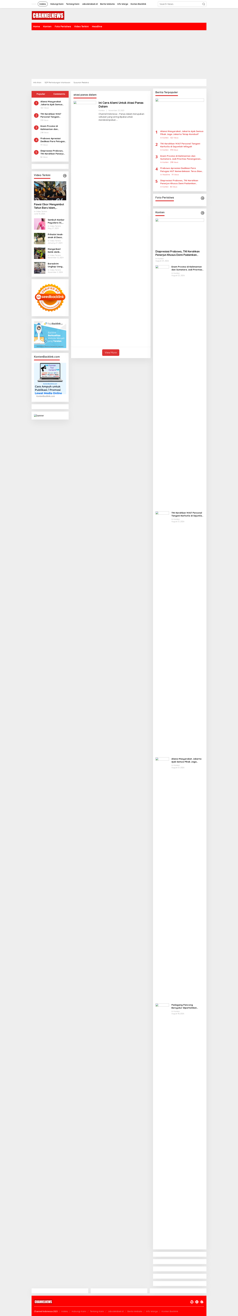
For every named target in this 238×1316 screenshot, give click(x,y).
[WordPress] (192, 1302)
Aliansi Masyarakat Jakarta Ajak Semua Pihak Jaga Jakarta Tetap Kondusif (51, 103)
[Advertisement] (129, 54)
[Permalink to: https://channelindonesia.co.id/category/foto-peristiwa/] (202, 198)
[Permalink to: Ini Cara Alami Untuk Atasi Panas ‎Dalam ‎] (85, 222)
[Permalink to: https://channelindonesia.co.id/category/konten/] (202, 213)
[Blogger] (202, 1302)
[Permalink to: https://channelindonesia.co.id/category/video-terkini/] (65, 176)
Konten (102, 110)
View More (111, 352)
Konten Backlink (170, 1311)
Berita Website (134, 1311)
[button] (203, 4)
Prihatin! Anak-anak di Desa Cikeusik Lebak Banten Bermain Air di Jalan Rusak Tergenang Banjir (56, 236)
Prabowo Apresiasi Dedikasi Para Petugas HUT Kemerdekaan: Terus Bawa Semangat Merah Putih (52, 140)
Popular (41, 93)
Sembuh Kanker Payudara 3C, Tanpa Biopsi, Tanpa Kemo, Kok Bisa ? (56, 221)
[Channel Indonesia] (48, 15)
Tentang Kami (97, 1311)
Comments (59, 93)
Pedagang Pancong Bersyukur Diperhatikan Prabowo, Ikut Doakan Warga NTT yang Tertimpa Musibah (187, 1006)
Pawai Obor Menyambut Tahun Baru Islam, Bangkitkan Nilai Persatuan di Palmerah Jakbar (49, 206)
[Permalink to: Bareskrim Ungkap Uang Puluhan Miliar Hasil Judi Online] (39, 267)
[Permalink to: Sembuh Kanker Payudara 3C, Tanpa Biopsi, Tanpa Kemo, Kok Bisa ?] (39, 223)
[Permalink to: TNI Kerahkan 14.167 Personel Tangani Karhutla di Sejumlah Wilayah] (162, 632)
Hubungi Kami (79, 1311)
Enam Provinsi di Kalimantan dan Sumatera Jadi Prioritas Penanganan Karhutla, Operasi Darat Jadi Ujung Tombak (52, 127)
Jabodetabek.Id (116, 1311)
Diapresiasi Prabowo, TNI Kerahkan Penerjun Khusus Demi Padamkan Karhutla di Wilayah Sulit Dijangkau (53, 152)
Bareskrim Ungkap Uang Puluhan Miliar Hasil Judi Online (57, 265)
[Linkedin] (197, 1302)
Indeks (64, 1311)
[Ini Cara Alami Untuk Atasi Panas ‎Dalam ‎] (117, 120)
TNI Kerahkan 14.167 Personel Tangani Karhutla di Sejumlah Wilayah (51, 115)
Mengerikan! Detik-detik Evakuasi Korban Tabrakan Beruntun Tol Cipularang (57, 250)
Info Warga (152, 1311)
